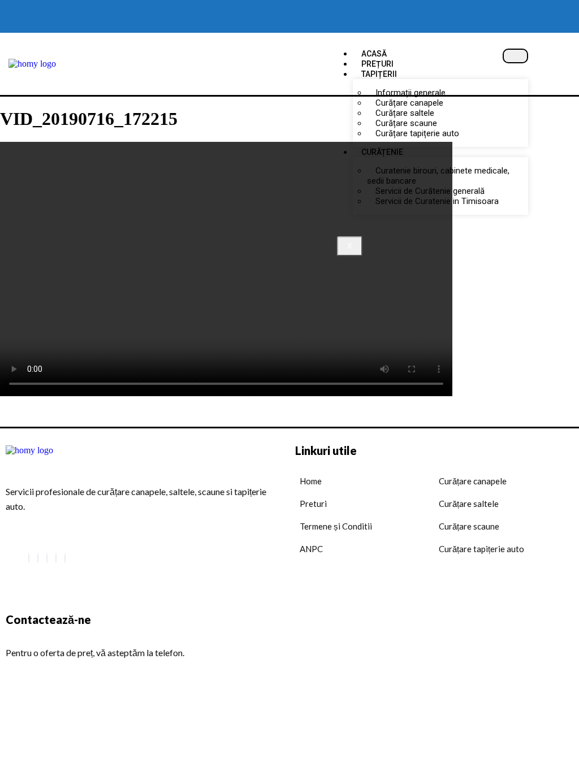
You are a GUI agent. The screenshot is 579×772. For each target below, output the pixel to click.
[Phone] (65, 558)
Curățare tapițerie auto (417, 133)
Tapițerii (379, 74)
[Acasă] (32, 63)
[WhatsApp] (37, 558)
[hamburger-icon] (515, 56)
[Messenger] (46, 558)
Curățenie (382, 152)
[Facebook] (28, 558)
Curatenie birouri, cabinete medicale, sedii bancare (438, 176)
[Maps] (56, 558)
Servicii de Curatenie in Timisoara (437, 201)
